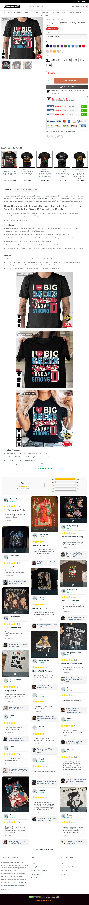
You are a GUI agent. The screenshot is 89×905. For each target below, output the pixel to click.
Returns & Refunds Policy (39, 870)
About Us (34, 863)
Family (27, 12)
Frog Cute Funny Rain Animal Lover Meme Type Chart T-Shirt (76, 781)
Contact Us (64, 863)
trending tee (72, 131)
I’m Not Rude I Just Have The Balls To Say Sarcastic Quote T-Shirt (28, 457)
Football (66, 131)
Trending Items (57, 19)
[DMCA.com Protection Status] (35, 897)
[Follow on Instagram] (79, 1)
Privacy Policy (35, 867)
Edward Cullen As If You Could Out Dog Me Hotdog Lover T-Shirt (75, 554)
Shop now (8, 12)
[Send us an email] (83, 1)
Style (48, 32)
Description (7, 190)
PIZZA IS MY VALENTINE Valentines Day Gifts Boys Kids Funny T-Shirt (79, 174)
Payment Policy (36, 874)
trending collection (43, 198)
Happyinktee (39, 216)
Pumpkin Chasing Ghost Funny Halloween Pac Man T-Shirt (46, 718)
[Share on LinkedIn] (61, 136)
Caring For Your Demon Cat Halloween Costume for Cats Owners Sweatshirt (44, 173)
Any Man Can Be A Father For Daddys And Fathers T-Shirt (27, 173)
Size (47, 55)
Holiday (36, 12)
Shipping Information (68, 867)
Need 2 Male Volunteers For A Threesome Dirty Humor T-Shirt (27, 453)
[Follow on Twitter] (81, 1)
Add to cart (71, 81)
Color (48, 42)
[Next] (40, 38)
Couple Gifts (62, 12)
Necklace (44, 15)
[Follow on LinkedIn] (86, 1)
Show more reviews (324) (44, 849)
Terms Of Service (37, 878)
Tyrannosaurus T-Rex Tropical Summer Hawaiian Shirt (46, 750)
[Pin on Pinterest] (58, 136)
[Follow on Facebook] (77, 1)
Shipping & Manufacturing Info (25, 190)
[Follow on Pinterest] (84, 1)
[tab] (7, 190)
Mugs (71, 12)
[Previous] (4, 38)
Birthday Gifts (48, 12)
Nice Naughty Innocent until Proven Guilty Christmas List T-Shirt (62, 173)
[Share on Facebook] (47, 136)
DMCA (63, 874)
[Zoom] (4, 57)
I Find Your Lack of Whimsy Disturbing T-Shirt (21, 460)
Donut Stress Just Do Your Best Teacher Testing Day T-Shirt (18, 771)
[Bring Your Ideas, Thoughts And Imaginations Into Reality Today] (11, 6)
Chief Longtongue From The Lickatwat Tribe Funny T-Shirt (26, 464)
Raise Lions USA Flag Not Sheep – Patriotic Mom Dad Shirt (9, 173)
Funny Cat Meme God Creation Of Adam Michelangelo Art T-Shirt (74, 710)
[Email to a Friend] (54, 136)
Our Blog (64, 870)
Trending (17, 12)
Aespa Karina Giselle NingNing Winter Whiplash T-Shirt (75, 679)
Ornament (80, 12)
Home (48, 19)
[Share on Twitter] (51, 136)
